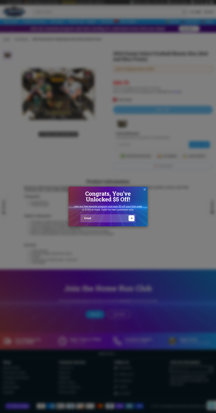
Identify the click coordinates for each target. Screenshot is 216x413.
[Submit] (131, 218)
